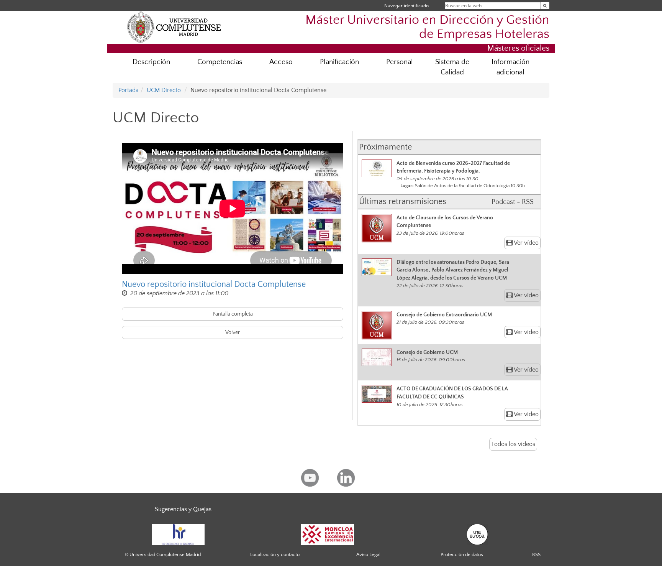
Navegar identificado (406, 5)
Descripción (151, 62)
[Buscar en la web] (545, 5)
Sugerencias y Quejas (183, 509)
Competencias (219, 62)
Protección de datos (462, 554)
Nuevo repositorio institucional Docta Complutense (214, 284)
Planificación (339, 62)
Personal (399, 62)
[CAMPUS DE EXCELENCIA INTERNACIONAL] (327, 533)
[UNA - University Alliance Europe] (477, 533)
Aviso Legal (368, 554)
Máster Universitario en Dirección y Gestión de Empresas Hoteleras (427, 27)
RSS (536, 554)
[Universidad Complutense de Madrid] (174, 26)
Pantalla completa (233, 314)
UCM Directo (164, 90)
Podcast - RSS (513, 202)
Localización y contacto (275, 554)
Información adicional (510, 67)
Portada (128, 90)
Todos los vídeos (513, 444)
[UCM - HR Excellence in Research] (178, 533)
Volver (232, 332)
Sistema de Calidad (452, 67)
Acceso (281, 62)
